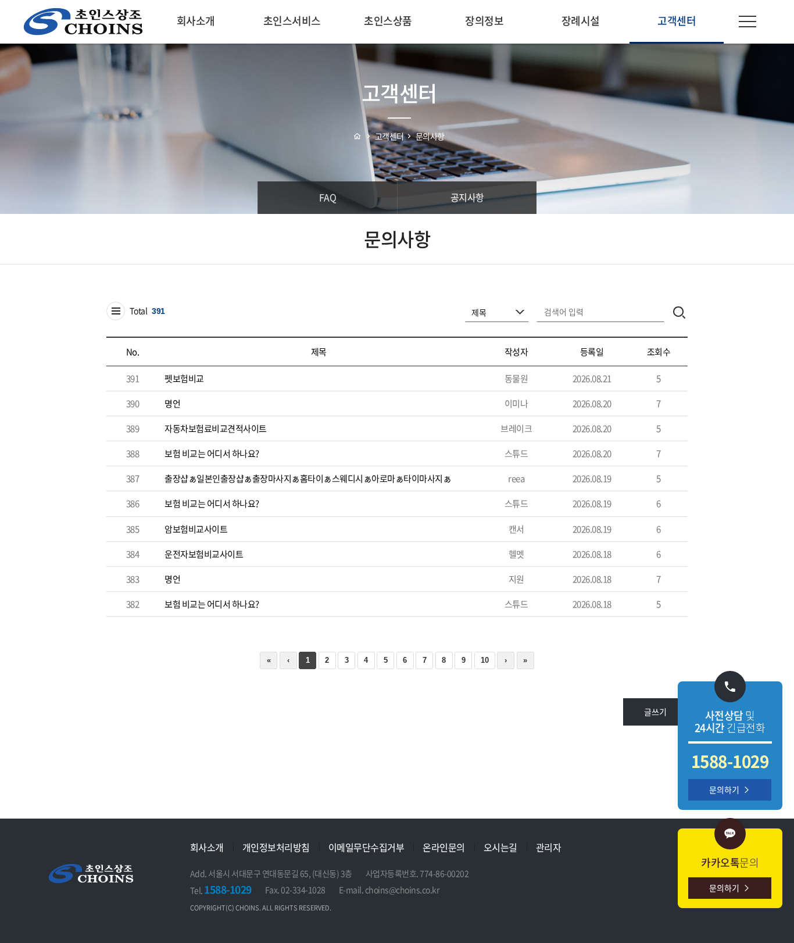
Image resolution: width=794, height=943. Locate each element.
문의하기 (724, 789)
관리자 (548, 847)
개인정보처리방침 (276, 847)
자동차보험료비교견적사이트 (215, 428)
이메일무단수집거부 (366, 847)
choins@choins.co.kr (402, 889)
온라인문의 (444, 847)
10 (485, 660)
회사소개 (207, 847)
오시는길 (500, 847)
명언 (172, 403)
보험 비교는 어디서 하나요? (211, 453)
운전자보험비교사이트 (203, 554)
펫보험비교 (184, 378)
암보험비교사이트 (195, 529)
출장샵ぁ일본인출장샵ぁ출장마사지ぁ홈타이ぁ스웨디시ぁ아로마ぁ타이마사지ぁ (307, 478)
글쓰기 (655, 711)
